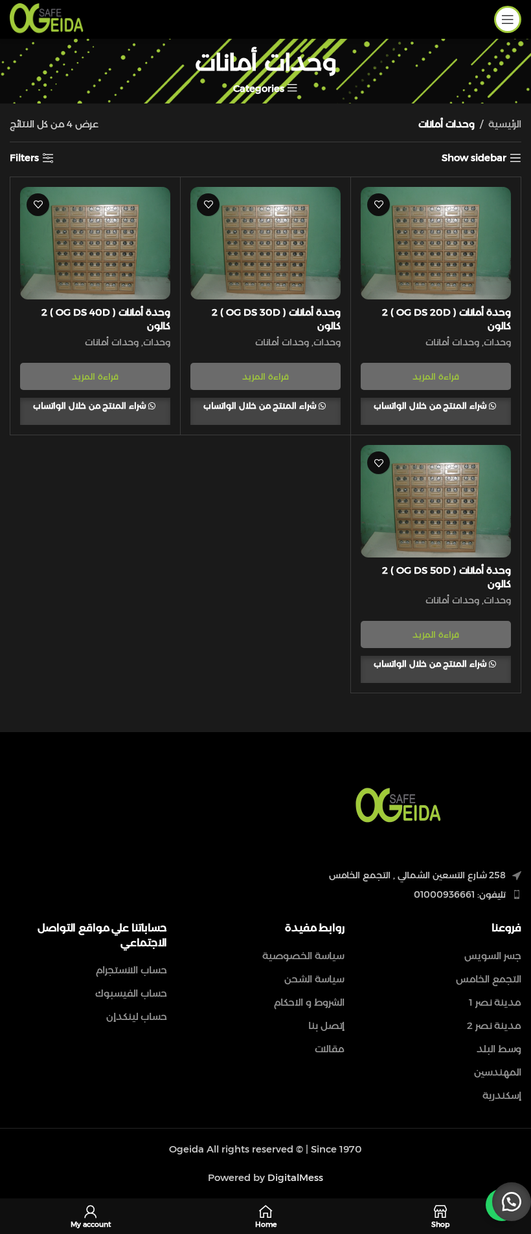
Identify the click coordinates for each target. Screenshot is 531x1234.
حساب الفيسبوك (131, 993)
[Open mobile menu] (508, 19)
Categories (258, 88)
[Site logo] (47, 18)
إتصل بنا (326, 1025)
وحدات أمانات (452, 342)
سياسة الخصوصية (303, 955)
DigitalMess (295, 1177)
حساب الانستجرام (131, 970)
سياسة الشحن (314, 979)
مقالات (330, 1049)
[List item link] (398, 894)
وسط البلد (499, 1049)
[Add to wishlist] (378, 204)
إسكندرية (501, 1095)
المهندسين (497, 1072)
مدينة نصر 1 (495, 1002)
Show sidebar (474, 158)
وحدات (497, 342)
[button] (511, 1201)
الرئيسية (504, 124)
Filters (24, 158)
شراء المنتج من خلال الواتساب (431, 405)
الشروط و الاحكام (309, 1002)
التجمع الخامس (488, 979)
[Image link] (398, 805)
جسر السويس (492, 955)
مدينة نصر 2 (494, 1025)
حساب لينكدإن (136, 1016)
